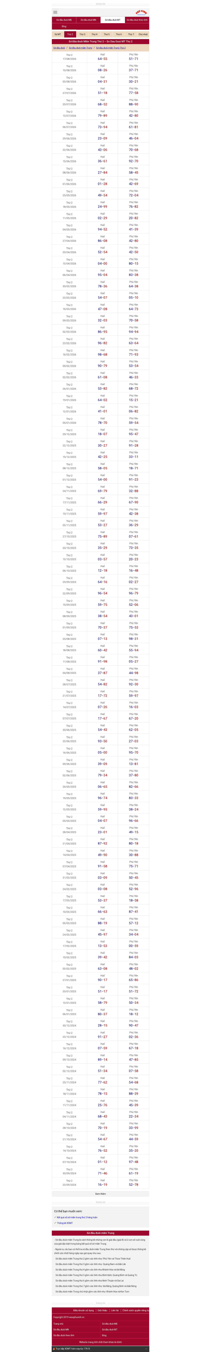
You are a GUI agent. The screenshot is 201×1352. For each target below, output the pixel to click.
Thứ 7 (131, 34)
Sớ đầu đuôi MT (112, 20)
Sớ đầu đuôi (59, 48)
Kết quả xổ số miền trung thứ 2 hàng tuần (77, 1217)
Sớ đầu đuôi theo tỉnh (137, 20)
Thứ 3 (82, 34)
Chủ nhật (143, 34)
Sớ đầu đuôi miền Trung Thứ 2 (111, 48)
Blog (64, 26)
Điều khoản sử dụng (83, 1310)
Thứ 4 (94, 34)
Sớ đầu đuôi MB (64, 20)
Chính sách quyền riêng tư (135, 1310)
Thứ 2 (70, 34)
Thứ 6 (119, 34)
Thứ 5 (107, 34)
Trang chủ (58, 1324)
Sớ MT (58, 34)
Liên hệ (115, 1310)
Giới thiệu (102, 1310)
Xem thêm (100, 1194)
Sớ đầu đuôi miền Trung (80, 48)
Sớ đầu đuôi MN (88, 20)
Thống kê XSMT (65, 1223)
